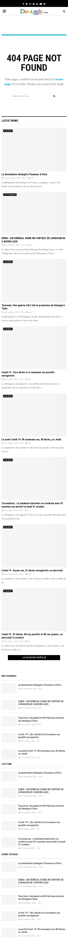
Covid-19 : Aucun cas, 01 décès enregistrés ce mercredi (32, 570)
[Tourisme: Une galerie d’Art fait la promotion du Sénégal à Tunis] (34, 280)
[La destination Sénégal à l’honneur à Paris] (34, 149)
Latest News (10, 120)
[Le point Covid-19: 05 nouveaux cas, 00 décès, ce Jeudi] (34, 414)
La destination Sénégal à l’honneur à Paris (24, 174)
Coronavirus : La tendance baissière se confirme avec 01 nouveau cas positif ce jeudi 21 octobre (32, 505)
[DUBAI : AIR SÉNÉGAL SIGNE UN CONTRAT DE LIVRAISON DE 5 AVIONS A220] (34, 213)
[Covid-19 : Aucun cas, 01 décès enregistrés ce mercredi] (34, 545)
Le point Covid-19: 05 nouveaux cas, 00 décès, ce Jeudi (31, 439)
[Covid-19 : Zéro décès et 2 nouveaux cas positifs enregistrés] (34, 347)
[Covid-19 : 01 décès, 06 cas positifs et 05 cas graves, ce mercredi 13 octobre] (34, 609)
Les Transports (10, 195)
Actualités (8, 131)
